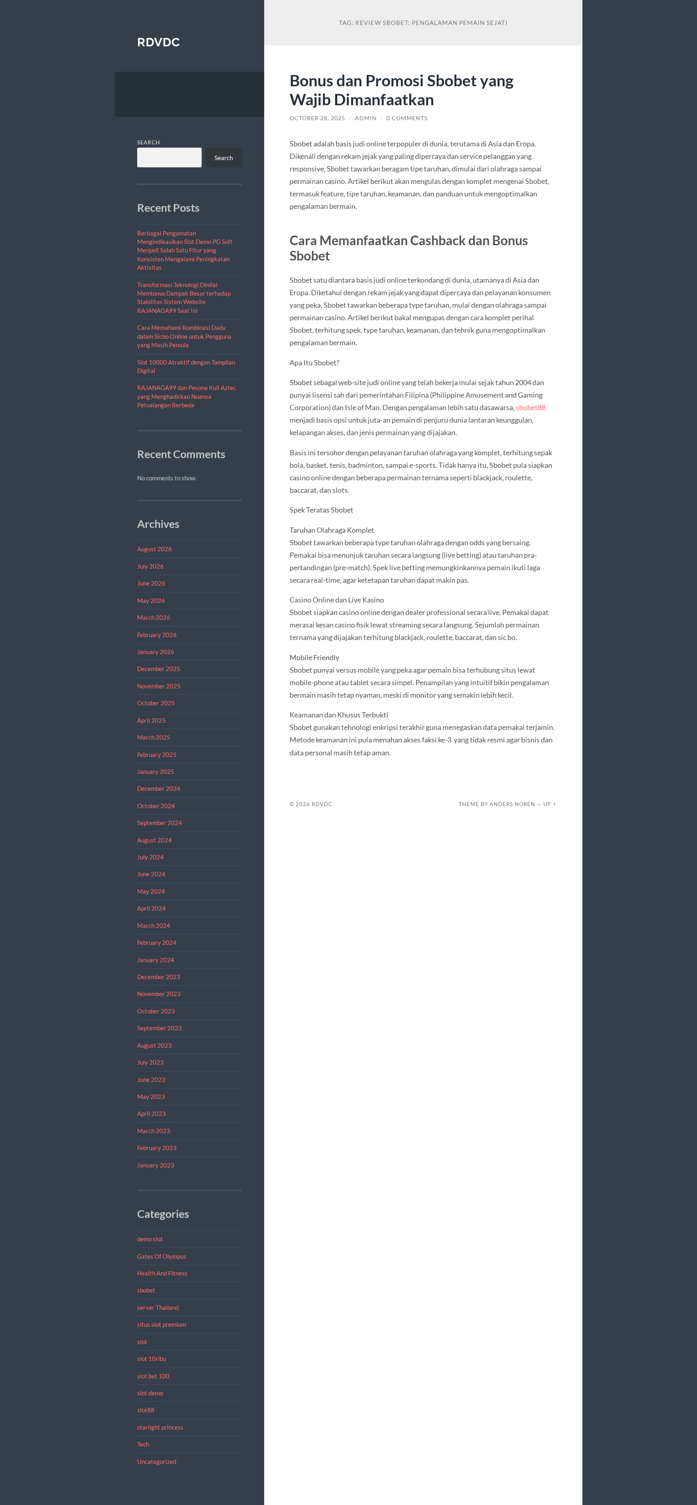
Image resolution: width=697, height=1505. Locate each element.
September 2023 (159, 1028)
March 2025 (153, 737)
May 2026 (151, 600)
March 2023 (153, 1130)
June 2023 (151, 1079)
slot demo (150, 1393)
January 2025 (155, 771)
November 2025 (159, 686)
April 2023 (151, 1113)
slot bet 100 (153, 1376)
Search (148, 142)
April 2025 (151, 720)
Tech (143, 1444)
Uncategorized (156, 1461)
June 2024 (151, 874)
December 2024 (158, 788)
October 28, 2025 (317, 118)
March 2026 (153, 617)
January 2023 (155, 1165)
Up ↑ (550, 804)
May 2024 (151, 891)
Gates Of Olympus (161, 1256)
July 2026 (150, 566)
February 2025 (157, 754)
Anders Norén (512, 804)
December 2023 (158, 976)
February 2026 (157, 634)
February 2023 (157, 1147)
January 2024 (155, 959)
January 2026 (155, 651)
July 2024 (150, 857)
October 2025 (156, 703)
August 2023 (154, 1045)
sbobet (146, 1290)
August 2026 (154, 548)
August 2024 (154, 840)
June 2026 (151, 583)
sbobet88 (531, 407)
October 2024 (156, 805)
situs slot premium (161, 1324)
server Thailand (158, 1307)
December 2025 (158, 668)
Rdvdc (158, 42)
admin (366, 118)
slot (142, 1341)
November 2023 (159, 993)
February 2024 (157, 942)
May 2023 (151, 1096)
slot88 (145, 1409)
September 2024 (159, 822)
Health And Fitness (162, 1273)
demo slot (150, 1238)
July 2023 (150, 1062)
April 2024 (151, 908)
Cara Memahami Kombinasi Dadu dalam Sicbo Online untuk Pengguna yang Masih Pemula (184, 336)
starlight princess (160, 1427)
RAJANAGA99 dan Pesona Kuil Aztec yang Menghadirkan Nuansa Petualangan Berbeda (186, 396)
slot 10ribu (151, 1358)
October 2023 (156, 1011)
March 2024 (153, 925)
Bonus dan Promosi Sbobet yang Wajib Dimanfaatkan (401, 89)
